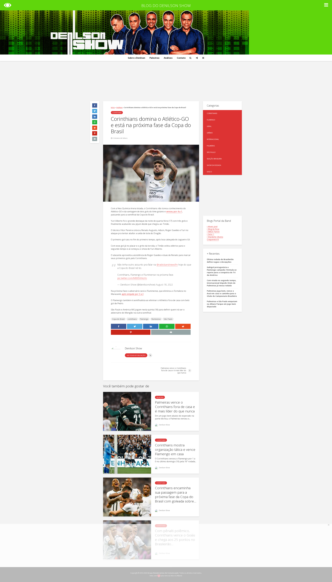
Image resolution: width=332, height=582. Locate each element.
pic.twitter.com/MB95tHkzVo (132, 278)
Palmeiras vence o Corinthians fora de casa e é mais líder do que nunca (175, 406)
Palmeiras (159, 397)
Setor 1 (211, 234)
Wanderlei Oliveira (215, 237)
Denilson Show (164, 425)
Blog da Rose (213, 229)
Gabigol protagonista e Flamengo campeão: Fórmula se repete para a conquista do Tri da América (222, 271)
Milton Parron (214, 231)
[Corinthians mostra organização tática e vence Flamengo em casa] (127, 454)
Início (113, 107)
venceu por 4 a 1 (174, 211)
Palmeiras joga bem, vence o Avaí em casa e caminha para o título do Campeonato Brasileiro (222, 293)
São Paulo (168, 319)
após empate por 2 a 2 (132, 294)
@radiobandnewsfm (167, 264)
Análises (168, 57)
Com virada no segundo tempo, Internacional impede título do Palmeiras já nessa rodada (221, 283)
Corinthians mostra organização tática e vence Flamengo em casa (175, 449)
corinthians (132, 319)
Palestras (154, 57)
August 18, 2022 (164, 284)
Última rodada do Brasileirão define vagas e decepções (220, 260)
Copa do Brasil (118, 319)
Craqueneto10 (213, 239)
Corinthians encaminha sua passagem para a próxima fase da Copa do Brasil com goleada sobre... (175, 494)
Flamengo (144, 319)
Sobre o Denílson (136, 57)
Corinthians (116, 113)
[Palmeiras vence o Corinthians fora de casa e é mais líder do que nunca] (127, 411)
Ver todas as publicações (136, 355)
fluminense (156, 319)
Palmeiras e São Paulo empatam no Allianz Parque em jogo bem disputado (222, 304)
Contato (181, 57)
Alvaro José (212, 226)
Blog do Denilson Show (166, 5)
